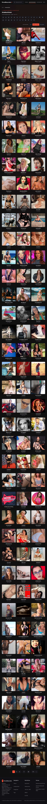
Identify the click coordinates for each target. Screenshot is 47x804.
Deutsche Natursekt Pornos (40, 786)
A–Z (30, 24)
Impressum (27, 783)
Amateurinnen (32, 2)
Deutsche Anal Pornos (40, 784)
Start (3, 7)
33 (28, 771)
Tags (44, 2)
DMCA (26, 792)
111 (33, 771)
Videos (26, 2)
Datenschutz (27, 786)
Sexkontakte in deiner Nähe (40, 790)
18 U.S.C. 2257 (28, 789)
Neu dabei (42, 24)
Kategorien (39, 2)
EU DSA (26, 795)
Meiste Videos (35, 24)
